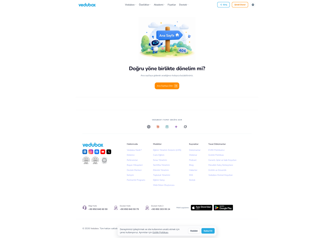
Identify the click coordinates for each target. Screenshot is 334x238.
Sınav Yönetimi (160, 160)
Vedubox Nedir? (134, 150)
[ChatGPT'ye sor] (149, 127)
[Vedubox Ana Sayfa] (87, 5)
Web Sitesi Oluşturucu (163, 185)
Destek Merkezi (134, 170)
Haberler (193, 170)
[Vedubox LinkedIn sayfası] (84, 151)
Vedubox (130, 4)
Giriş (225, 4)
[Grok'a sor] (185, 127)
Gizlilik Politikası (216, 155)
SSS (191, 175)
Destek (183, 4)
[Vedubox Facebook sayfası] (96, 151)
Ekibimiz (131, 155)
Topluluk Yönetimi (161, 175)
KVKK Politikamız (216, 150)
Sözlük (192, 180)
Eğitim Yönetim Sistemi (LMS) (167, 150)
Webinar (193, 155)
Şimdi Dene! (240, 4)
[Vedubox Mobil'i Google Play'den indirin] (223, 207)
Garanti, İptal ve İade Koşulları (222, 160)
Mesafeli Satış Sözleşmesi (220, 165)
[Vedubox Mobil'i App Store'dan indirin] (201, 208)
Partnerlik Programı (136, 180)
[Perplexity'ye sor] (167, 127)
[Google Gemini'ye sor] (176, 127)
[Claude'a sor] (158, 127)
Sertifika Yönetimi (161, 165)
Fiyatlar (172, 4)
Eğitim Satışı (159, 180)
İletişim (130, 175)
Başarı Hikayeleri (135, 165)
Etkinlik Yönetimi (161, 170)
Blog (191, 165)
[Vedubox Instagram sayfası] (90, 151)
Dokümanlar (195, 150)
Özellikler (144, 4)
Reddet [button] (194, 230)
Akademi (158, 4)
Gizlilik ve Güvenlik (217, 170)
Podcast (192, 160)
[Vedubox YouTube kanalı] (102, 151)
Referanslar (132, 160)
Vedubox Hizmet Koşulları (220, 175)
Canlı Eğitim (158, 155)
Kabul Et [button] (208, 230)
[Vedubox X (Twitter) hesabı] (108, 151)
